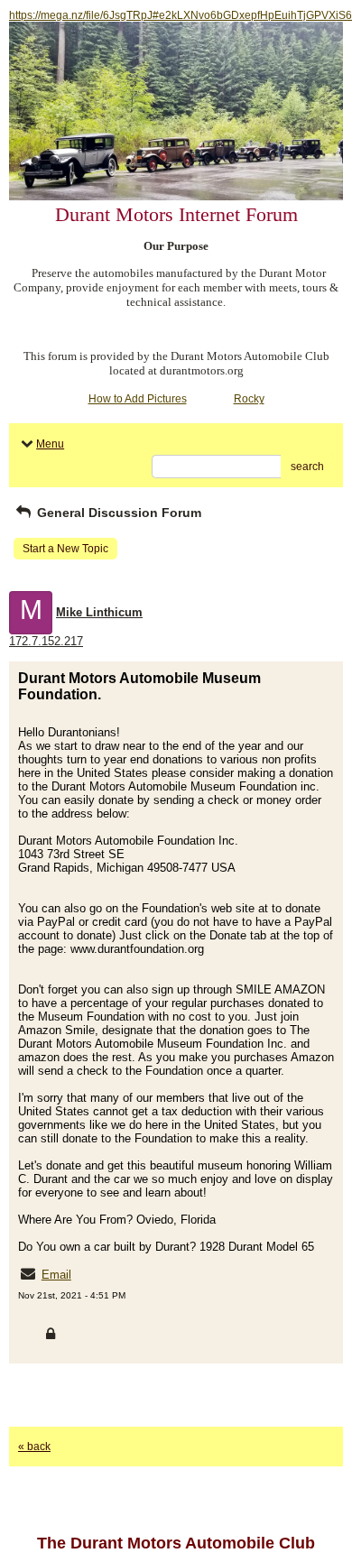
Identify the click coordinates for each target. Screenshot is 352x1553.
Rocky (249, 399)
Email (56, 1274)
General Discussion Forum (117, 512)
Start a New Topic (65, 548)
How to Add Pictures (137, 399)
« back (34, 1446)
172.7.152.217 (46, 641)
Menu (50, 444)
